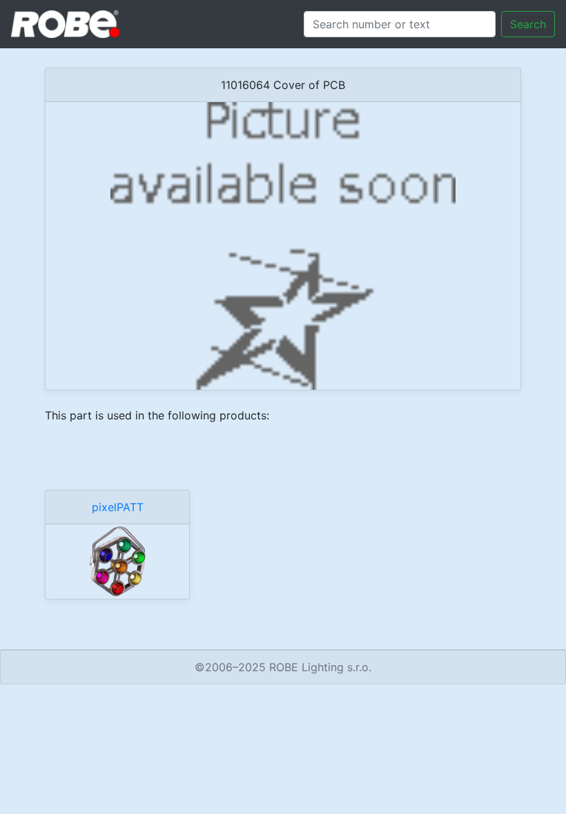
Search (528, 24)
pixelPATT (118, 507)
